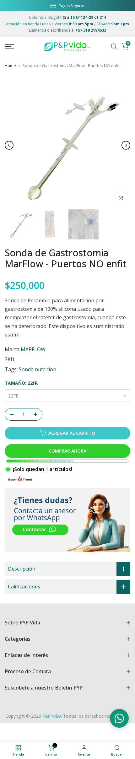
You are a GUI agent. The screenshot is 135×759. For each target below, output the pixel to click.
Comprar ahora (67, 451)
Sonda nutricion (37, 369)
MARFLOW (33, 349)
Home (10, 66)
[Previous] (9, 145)
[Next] (126, 145)
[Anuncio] (67, 5)
